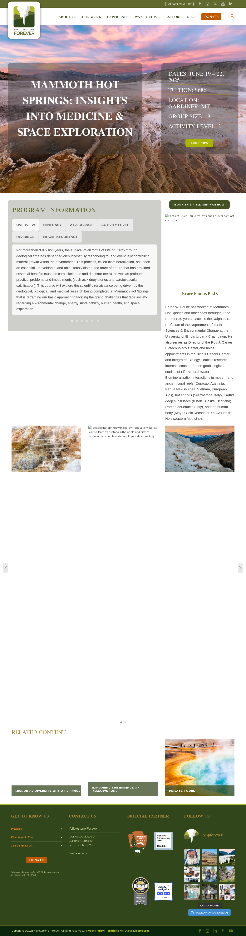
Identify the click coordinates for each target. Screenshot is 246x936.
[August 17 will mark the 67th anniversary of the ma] (227, 857)
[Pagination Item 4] (87, 321)
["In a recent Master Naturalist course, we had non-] (192, 857)
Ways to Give (147, 16)
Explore (173, 16)
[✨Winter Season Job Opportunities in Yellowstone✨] (227, 892)
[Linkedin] (230, 4)
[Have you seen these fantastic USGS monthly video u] (209, 892)
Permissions (114, 930)
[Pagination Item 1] (72, 321)
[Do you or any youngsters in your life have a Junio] (209, 874)
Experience (118, 16)
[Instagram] (207, 4)
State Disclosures (137, 930)
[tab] (25, 225)
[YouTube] (223, 4)
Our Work (91, 16)
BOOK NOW (199, 142)
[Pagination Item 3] (82, 321)
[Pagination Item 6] (98, 321)
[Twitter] (215, 4)
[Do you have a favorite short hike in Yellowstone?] (227, 874)
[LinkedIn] (215, 931)
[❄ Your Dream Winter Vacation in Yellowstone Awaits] (192, 874)
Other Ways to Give (22, 837)
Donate (211, 16)
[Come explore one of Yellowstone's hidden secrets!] (192, 892)
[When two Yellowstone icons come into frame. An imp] (209, 857)
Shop (191, 16)
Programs (16, 828)
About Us (67, 16)
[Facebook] (200, 4)
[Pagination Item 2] (77, 321)
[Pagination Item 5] (92, 321)
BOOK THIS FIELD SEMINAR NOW (199, 204)
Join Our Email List (21, 845)
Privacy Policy (94, 930)
